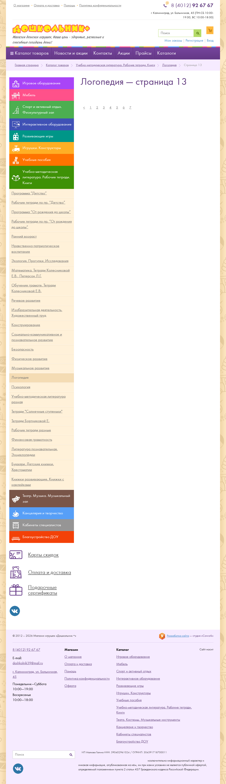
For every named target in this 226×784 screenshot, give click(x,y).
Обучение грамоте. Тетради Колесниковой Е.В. (33, 288)
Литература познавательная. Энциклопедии (34, 452)
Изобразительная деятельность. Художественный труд (36, 313)
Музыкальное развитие (30, 368)
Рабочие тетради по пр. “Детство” (38, 202)
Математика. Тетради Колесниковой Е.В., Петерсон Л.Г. (40, 273)
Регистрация (194, 40)
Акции (124, 53)
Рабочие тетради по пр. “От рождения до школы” (41, 224)
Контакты (102, 53)
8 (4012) (192, 5)
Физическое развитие (29, 358)
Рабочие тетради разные (31, 430)
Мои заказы (173, 40)
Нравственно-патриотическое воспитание (35, 249)
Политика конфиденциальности (100, 5)
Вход (210, 40)
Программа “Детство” (29, 193)
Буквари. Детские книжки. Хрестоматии (32, 467)
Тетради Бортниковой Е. (30, 421)
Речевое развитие (25, 300)
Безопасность (22, 349)
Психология (20, 387)
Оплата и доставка (47, 5)
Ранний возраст (24, 236)
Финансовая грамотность (31, 439)
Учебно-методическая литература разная (38, 399)
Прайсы (143, 53)
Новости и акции (71, 53)
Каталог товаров (32, 53)
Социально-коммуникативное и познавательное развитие (36, 337)
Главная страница (27, 65)
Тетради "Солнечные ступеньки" (36, 411)
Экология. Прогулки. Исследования (39, 260)
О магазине (21, 5)
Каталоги (166, 53)
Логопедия (169, 65)
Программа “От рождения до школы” (41, 212)
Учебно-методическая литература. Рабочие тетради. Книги (115, 65)
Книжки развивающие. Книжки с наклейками (37, 482)
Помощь (69, 5)
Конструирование (25, 325)
